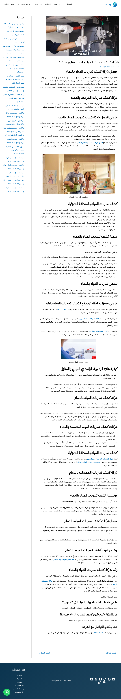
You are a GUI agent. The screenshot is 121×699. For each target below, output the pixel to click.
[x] (96, 679)
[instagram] (113, 679)
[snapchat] (100, 679)
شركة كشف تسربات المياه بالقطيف (89, 462)
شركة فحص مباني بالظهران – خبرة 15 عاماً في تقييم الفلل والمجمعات (14, 68)
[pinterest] (91, 679)
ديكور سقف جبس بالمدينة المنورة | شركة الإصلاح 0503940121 (15, 150)
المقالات (48, 4)
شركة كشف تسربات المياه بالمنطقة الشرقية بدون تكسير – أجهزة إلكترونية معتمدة (13, 57)
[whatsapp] (99, 682)
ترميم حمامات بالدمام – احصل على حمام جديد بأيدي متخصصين (13, 98)
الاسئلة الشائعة (9, 4)
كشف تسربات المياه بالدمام (109, 66)
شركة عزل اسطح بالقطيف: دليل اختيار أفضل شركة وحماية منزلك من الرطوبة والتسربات (13, 131)
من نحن (57, 4)
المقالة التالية (44, 653)
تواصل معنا (38, 4)
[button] (65, 4)
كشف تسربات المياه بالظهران (89, 318)
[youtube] (104, 682)
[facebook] (109, 679)
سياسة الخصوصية (24, 4)
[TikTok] (104, 679)
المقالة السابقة (112, 653)
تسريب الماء (62, 309)
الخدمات (69, 4)
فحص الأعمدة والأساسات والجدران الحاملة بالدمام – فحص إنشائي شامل (15, 79)
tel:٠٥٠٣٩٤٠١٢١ (98, 632)
